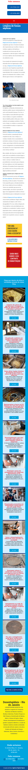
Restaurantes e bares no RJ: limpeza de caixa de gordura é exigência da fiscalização (14, 406)
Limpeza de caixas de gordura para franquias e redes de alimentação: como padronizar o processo (14, 307)
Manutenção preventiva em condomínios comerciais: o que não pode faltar (14, 505)
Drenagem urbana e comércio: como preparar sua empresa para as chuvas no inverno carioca (14, 572)
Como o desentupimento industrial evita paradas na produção (14, 538)
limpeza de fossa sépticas (15, 66)
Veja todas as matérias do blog (14, 690)
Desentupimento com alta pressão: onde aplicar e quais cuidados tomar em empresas (14, 440)
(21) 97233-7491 (15, 7)
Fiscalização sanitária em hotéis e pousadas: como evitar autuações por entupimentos (14, 340)
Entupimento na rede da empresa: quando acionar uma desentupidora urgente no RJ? (14, 606)
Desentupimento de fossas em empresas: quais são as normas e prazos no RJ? (14, 671)
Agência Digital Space (19, 768)
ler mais (14, 318)
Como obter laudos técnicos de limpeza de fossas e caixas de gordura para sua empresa (14, 373)
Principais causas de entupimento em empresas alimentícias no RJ (14, 472)
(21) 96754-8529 (15, 13)
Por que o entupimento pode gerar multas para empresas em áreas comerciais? (14, 639)
